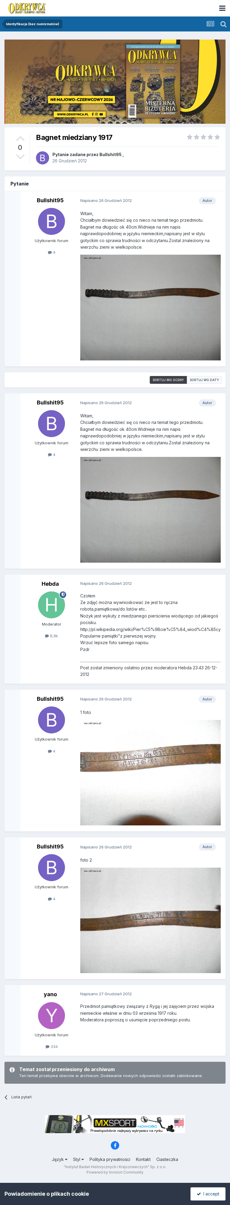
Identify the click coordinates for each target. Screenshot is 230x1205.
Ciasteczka (167, 1159)
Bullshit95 (110, 154)
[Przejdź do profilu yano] (51, 1015)
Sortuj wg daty (204, 380)
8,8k (53, 635)
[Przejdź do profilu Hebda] (51, 604)
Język (58, 1159)
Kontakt (143, 1159)
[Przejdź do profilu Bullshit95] (42, 157)
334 (53, 1046)
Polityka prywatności (110, 1159)
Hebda (50, 584)
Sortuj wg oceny (168, 380)
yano (50, 994)
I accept (210, 1193)
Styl (77, 1159)
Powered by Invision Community (115, 1172)
